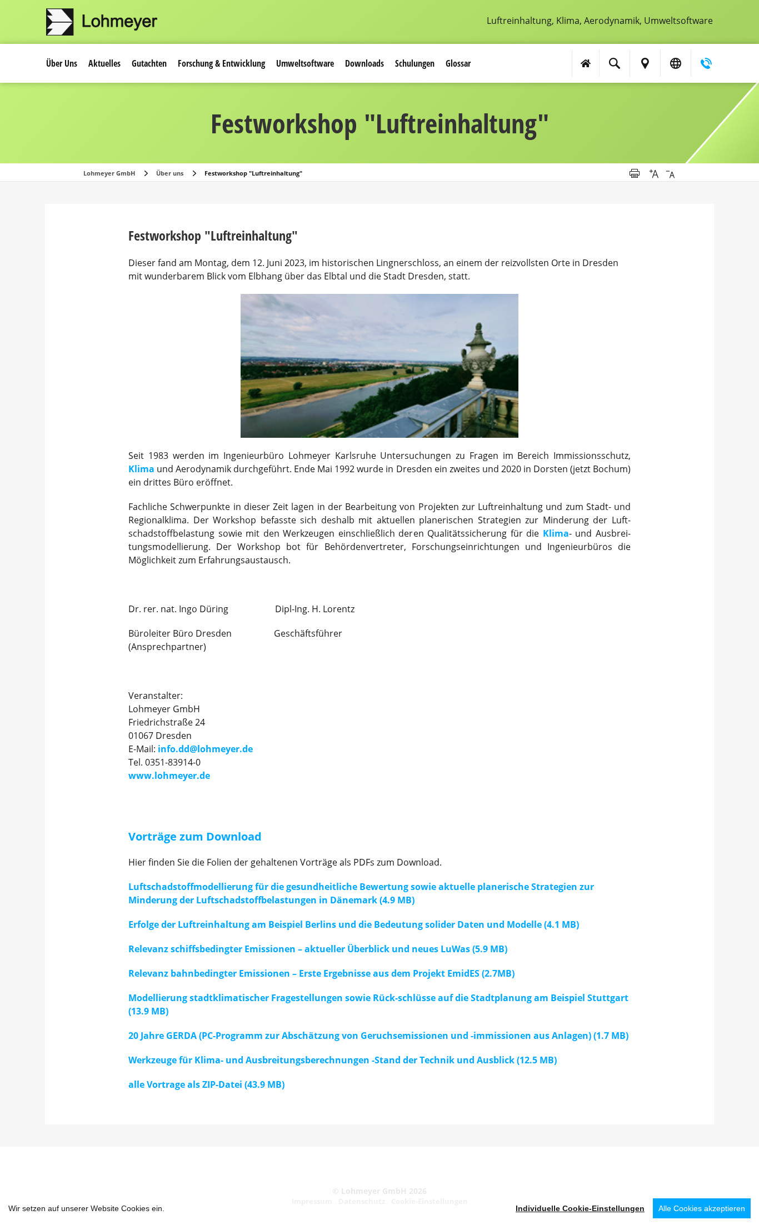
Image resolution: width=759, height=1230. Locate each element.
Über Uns (61, 63)
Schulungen (415, 63)
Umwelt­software (305, 63)
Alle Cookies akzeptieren (701, 1208)
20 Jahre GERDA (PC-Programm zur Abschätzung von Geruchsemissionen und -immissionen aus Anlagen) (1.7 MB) (378, 1035)
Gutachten (149, 63)
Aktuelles (104, 63)
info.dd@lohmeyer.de (205, 749)
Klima (141, 469)
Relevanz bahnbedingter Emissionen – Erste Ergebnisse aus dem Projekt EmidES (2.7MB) (321, 973)
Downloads (364, 63)
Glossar (458, 63)
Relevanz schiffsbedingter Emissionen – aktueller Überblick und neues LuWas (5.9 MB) (317, 949)
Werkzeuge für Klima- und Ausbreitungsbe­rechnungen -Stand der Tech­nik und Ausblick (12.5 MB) (342, 1060)
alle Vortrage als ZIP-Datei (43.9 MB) (206, 1084)
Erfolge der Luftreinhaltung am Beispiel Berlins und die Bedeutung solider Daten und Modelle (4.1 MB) (353, 924)
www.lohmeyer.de (169, 775)
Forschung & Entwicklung (221, 63)
